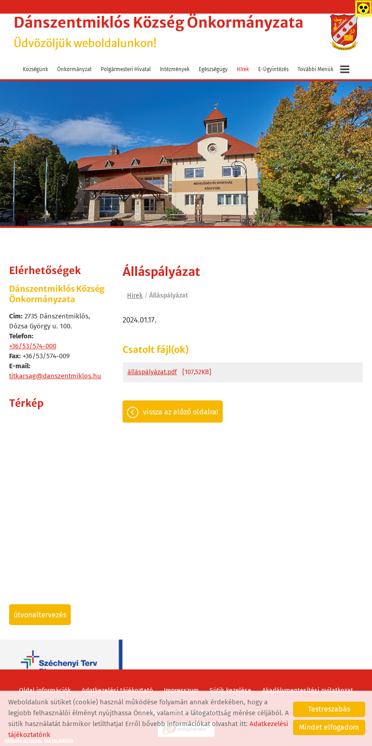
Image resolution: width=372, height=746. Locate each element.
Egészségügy (213, 69)
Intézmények (175, 69)
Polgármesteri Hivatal (126, 69)
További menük (315, 69)
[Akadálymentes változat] (361, 7)
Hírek (243, 69)
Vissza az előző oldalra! (180, 412)
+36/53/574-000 (32, 346)
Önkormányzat (74, 69)
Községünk (35, 69)
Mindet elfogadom (329, 727)
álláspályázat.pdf (152, 372)
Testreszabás (329, 709)
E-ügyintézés (273, 69)
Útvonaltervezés (40, 615)
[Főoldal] (344, 32)
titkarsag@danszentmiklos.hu (55, 376)
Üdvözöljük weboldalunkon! (158, 32)
